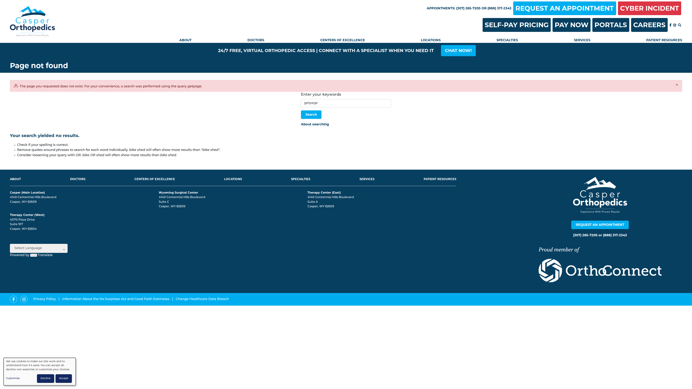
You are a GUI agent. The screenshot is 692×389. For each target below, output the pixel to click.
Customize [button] (13, 378)
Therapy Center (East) (324, 192)
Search (311, 115)
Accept (63, 378)
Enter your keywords (321, 95)
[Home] (32, 21)
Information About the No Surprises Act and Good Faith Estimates (115, 299)
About (185, 40)
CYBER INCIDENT (649, 8)
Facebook (670, 25)
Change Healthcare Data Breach (202, 299)
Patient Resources (664, 40)
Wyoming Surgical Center (178, 192)
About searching (315, 124)
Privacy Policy (44, 299)
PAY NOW (571, 25)
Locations (431, 40)
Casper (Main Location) (27, 192)
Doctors (255, 40)
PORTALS (611, 25)
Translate (45, 255)
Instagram (674, 25)
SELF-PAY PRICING (517, 25)
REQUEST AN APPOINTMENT (564, 8)
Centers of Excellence (342, 40)
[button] (458, 50)
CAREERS (649, 25)
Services (582, 40)
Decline (46, 378)
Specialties (507, 40)
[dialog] (40, 371)
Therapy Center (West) (27, 215)
